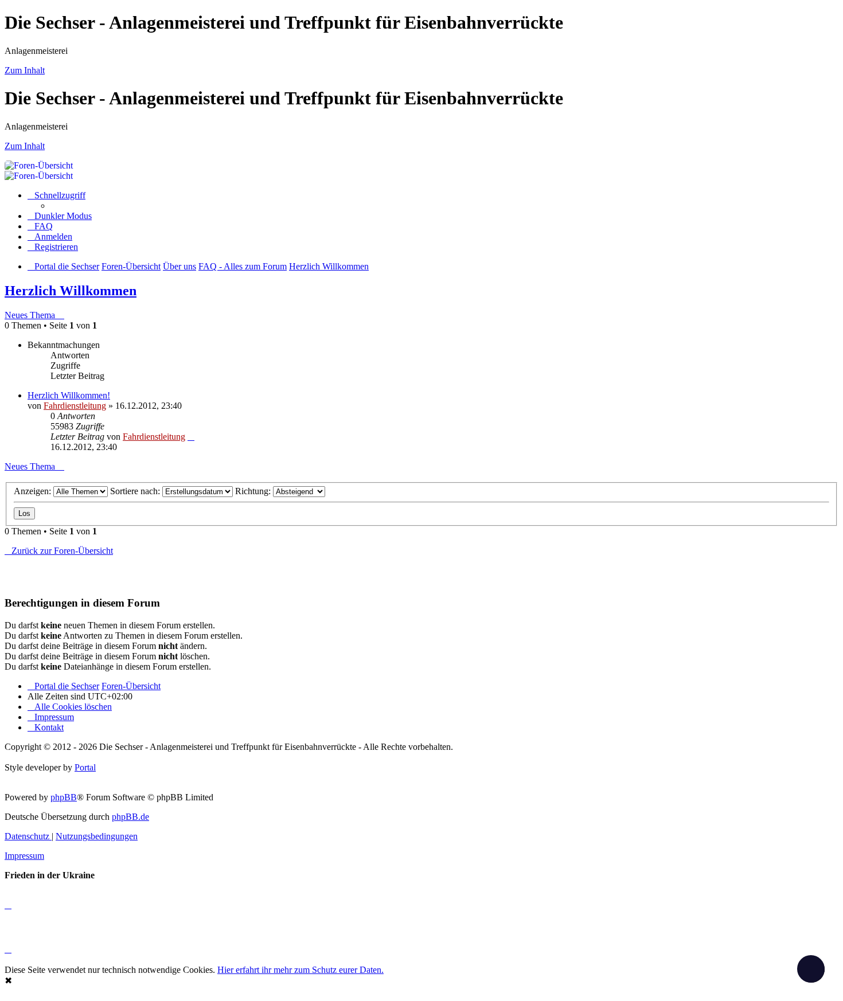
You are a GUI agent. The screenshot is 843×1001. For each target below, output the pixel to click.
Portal (85, 767)
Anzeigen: (33, 491)
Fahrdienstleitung (75, 405)
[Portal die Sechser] (400, 165)
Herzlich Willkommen (70, 290)
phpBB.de (130, 817)
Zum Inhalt (25, 70)
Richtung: (254, 491)
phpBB (63, 797)
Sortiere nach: (136, 491)
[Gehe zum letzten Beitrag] (191, 436)
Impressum (24, 856)
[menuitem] (40, 226)
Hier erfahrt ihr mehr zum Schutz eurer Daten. (300, 970)
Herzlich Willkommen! (69, 395)
